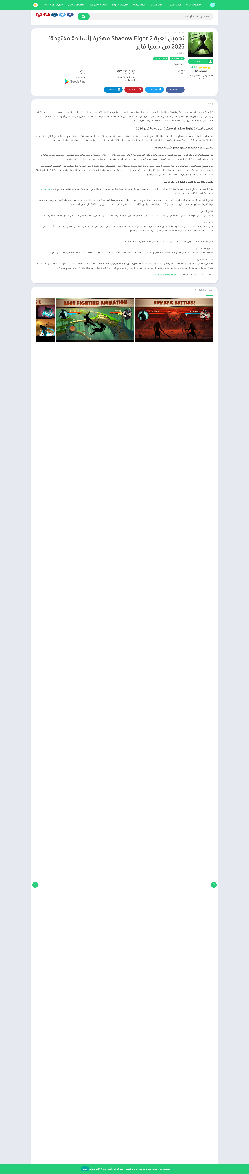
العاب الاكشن (156, 5)
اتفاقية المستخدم (76, 5)
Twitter (154, 90)
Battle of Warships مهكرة (163, 275)
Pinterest (133, 90)
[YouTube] (46, 15)
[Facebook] (70, 15)
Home (181, 33)
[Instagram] (54, 15)
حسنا (85, 1168)
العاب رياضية (139, 5)
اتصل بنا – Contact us (53, 5)
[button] (84, 16)
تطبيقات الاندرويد (120, 5)
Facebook (174, 90)
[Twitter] (62, 15)
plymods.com (46, 189)
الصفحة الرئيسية (193, 5)
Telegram (112, 90)
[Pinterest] (39, 15)
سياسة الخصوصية (98, 5)
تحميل (198, 61)
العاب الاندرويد (174, 5)
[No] (244, 1169)
